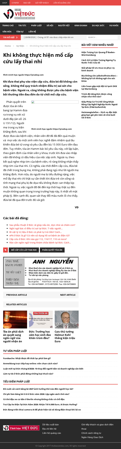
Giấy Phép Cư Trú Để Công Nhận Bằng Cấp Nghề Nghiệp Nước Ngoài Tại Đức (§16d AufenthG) (99, 104)
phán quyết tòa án (52, 250)
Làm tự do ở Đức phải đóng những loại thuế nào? (28, 373)
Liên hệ (32, 31)
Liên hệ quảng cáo (62, 3)
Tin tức (22, 25)
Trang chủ (8, 25)
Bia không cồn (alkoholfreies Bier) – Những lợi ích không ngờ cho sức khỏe (99, 78)
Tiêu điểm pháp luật (16, 381)
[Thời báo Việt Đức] (19, 13)
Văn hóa (7, 31)
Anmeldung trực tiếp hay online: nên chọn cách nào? (30, 363)
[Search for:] (102, 37)
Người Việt (64, 25)
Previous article (16, 294)
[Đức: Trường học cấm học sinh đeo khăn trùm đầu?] (41, 326)
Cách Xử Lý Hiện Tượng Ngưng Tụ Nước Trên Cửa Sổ (98, 61)
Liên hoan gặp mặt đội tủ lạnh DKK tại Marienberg (99, 87)
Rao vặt (27, 3)
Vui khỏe (113, 25)
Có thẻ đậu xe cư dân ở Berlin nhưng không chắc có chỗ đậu (34, 399)
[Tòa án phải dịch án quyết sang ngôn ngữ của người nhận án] (15, 326)
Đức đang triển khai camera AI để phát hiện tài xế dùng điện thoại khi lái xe (42, 409)
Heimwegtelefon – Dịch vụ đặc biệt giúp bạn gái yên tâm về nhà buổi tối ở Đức (99, 115)
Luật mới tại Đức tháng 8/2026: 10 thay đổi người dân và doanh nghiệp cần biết (43, 368)
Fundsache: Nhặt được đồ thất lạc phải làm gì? (27, 358)
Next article (67, 294)
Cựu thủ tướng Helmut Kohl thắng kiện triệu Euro (65, 336)
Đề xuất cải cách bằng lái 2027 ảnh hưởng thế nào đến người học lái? (38, 388)
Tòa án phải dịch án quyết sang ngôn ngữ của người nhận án (13, 336)
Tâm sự (20, 31)
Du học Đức (98, 25)
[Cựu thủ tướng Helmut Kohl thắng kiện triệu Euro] (67, 326)
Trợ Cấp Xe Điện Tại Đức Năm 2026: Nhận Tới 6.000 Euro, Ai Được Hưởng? (40, 404)
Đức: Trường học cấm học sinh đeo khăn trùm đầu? (40, 335)
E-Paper (15, 3)
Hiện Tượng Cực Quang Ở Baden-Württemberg (98, 53)
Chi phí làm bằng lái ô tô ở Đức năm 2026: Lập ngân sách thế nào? (36, 394)
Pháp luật (36, 25)
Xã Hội (50, 25)
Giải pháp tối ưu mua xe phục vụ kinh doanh (98, 69)
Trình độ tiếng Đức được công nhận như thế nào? (96, 95)
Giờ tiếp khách (42, 3)
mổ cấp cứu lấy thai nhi (24, 250)
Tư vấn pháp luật (15, 351)
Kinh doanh (81, 25)
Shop (4, 3)
